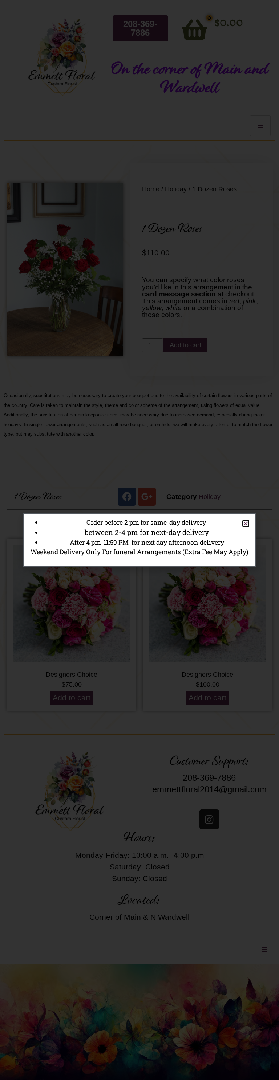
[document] (139, 540)
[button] (245, 523)
